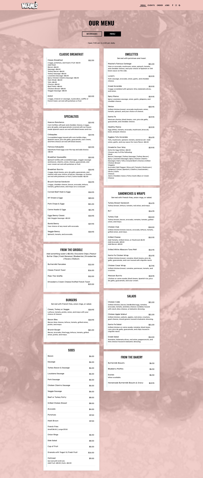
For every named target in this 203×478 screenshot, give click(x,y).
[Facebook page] (172, 5)
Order (160, 5)
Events (151, 5)
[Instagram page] (176, 5)
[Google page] (179, 5)
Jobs (167, 5)
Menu (143, 5)
